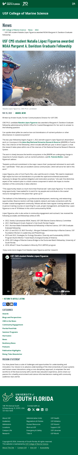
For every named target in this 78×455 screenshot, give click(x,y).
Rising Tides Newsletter (12, 354)
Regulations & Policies (35, 421)
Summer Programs (10, 332)
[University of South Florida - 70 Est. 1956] (15, 4)
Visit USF (33, 448)
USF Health (55, 418)
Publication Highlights (11, 350)
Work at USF (31, 427)
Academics (6, 421)
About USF (6, 418)
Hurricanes (6, 336)
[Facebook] (29, 409)
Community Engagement (12, 325)
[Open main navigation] (74, 4)
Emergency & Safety (34, 430)
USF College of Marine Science (25, 13)
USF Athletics (56, 421)
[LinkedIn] (42, 409)
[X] (33, 409)
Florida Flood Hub (9, 328)
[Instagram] (46, 409)
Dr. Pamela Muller (56, 157)
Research (5, 433)
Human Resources (33, 424)
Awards (18, 113)
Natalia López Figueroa (27, 122)
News (30, 30)
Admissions (6, 424)
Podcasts (6, 347)
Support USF (55, 427)
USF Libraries (56, 430)
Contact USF (22, 448)
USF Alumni (55, 424)
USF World (55, 433)
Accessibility (44, 448)
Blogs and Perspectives (11, 317)
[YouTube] (38, 409)
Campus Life (7, 430)
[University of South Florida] (27, 397)
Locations (6, 427)
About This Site (8, 448)
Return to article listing (14, 298)
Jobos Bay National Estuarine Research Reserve (41, 142)
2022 (36, 30)
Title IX (29, 433)
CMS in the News (9, 321)
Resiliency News (9, 343)
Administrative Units (34, 418)
